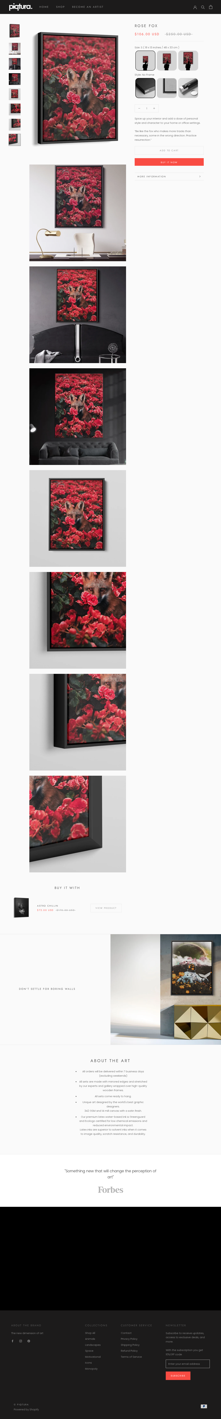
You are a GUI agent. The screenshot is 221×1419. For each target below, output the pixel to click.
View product (106, 908)
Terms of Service (131, 1357)
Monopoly (91, 1368)
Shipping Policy (130, 1345)
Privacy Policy (129, 1339)
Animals (90, 1339)
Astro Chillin (47, 905)
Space (89, 1351)
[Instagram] (20, 1341)
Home (44, 7)
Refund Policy (129, 1351)
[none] (145, 61)
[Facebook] (12, 1341)
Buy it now (169, 162)
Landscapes (93, 1345)
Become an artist (88, 7)
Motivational (93, 1357)
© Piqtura (21, 1404)
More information (151, 176)
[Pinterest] (28, 1341)
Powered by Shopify (26, 1409)
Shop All (90, 1333)
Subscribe (178, 1375)
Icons (88, 1362)
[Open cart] (210, 7)
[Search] (203, 7)
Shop (60, 7)
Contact (126, 1333)
